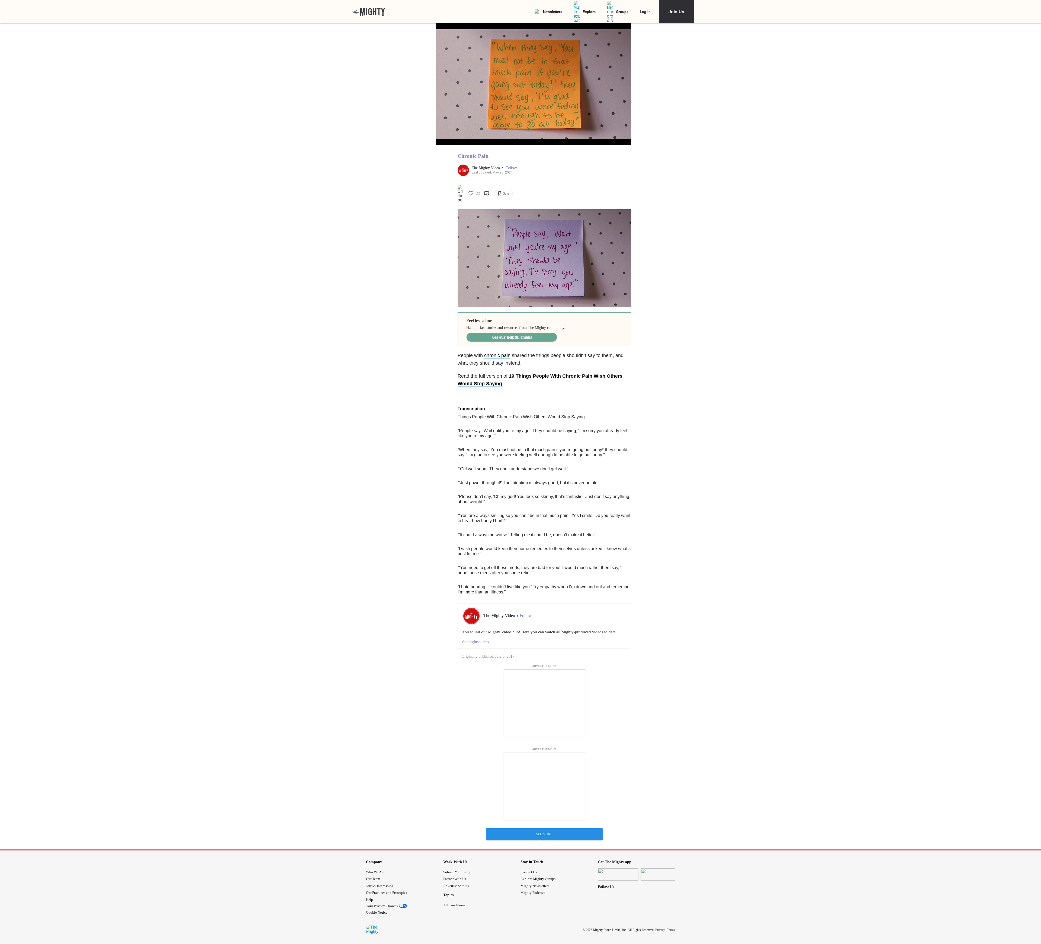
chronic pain (497, 355)
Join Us (676, 11)
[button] (511, 168)
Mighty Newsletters (534, 886)
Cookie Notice (376, 912)
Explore (589, 11)
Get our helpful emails (511, 337)
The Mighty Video (486, 168)
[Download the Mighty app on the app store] (618, 874)
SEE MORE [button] (544, 834)
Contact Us (528, 872)
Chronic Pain (473, 156)
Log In (645, 11)
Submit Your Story (456, 872)
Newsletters (552, 11)
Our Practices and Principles (386, 893)
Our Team (373, 879)
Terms (671, 930)
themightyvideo (475, 642)
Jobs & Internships (379, 886)
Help (369, 900)
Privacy (660, 930)
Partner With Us (454, 879)
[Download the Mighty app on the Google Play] (661, 874)
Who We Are (375, 872)
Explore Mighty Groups (537, 879)
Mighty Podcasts (532, 893)
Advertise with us (456, 886)
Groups (622, 11)
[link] (368, 11)
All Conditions (454, 905)
